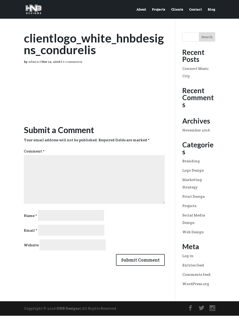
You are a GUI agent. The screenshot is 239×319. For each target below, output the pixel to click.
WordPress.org (195, 283)
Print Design (193, 196)
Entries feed (193, 265)
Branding (191, 161)
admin (33, 62)
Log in (187, 255)
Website (31, 245)
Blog (211, 9)
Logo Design (193, 170)
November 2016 (196, 130)
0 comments (72, 62)
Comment (34, 151)
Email (30, 230)
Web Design (193, 232)
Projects (158, 9)
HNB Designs (68, 308)
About (141, 9)
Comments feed (196, 274)
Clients (177, 9)
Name (30, 215)
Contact (195, 9)
